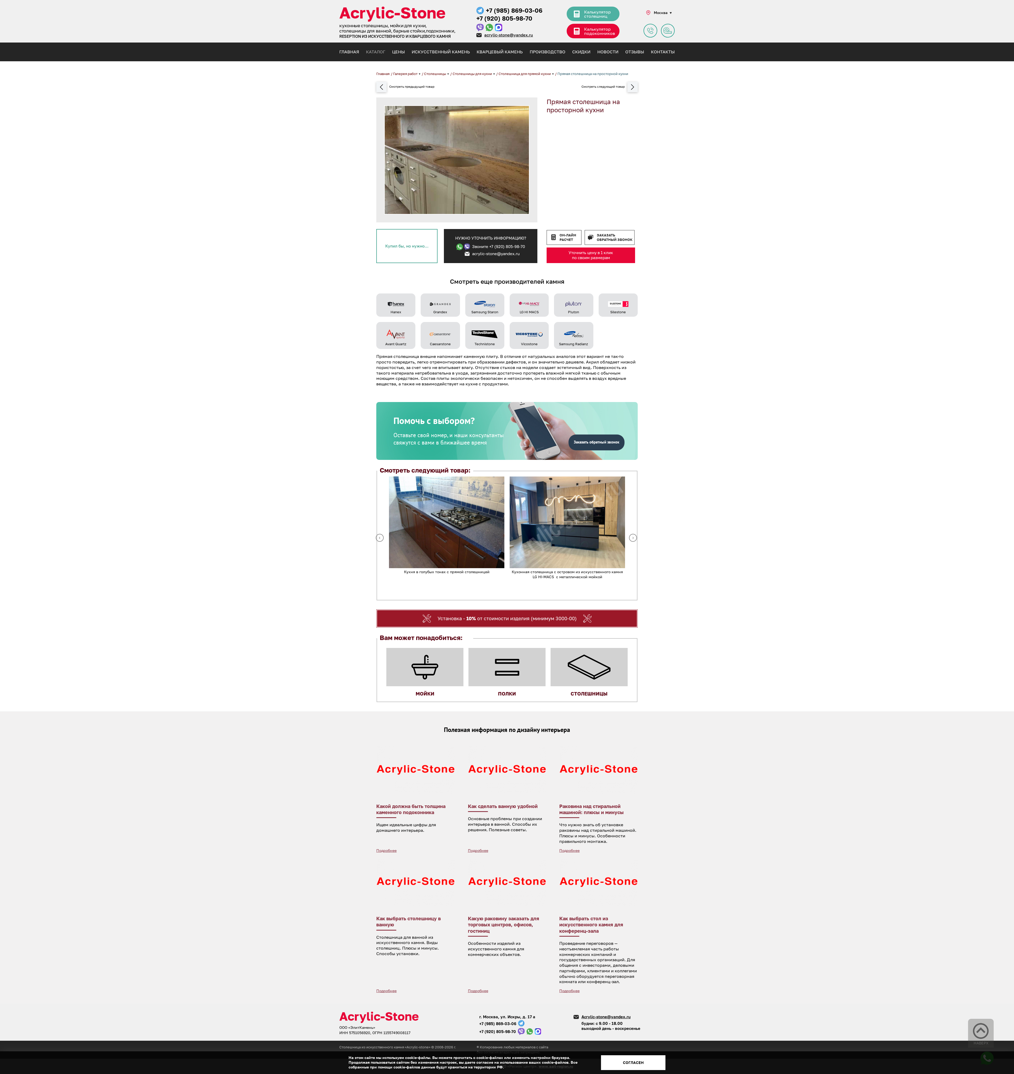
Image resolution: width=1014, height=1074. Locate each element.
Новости (607, 51)
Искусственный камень (441, 51)
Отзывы (634, 51)
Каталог (375, 51)
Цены (398, 51)
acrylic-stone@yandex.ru (508, 34)
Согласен (633, 1062)
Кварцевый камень (500, 51)
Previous (380, 538)
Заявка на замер (668, 31)
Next (633, 538)
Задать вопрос (650, 31)
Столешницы (435, 74)
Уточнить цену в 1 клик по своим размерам (591, 255)
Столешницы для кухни (473, 74)
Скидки (581, 51)
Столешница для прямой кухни (525, 74)
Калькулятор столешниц (597, 14)
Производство (547, 51)
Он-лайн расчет (568, 237)
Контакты (663, 51)
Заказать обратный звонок (614, 237)
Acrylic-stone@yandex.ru (606, 1016)
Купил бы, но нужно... (407, 246)
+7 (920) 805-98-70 (504, 18)
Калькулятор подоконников (599, 31)
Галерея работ (405, 74)
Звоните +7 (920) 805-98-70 (498, 246)
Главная (349, 51)
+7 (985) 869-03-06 (514, 10)
